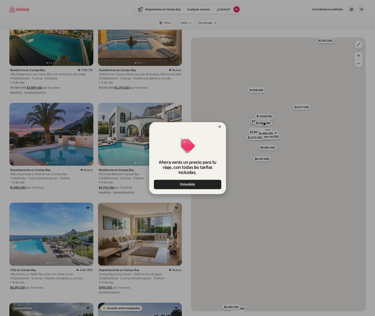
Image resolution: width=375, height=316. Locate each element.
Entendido (187, 184)
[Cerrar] (219, 126)
